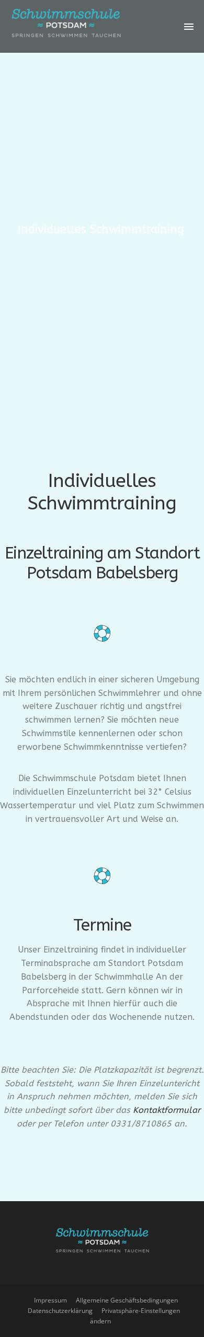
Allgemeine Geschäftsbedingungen (127, 1300)
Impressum (50, 1300)
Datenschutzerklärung (60, 1310)
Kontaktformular (166, 1110)
